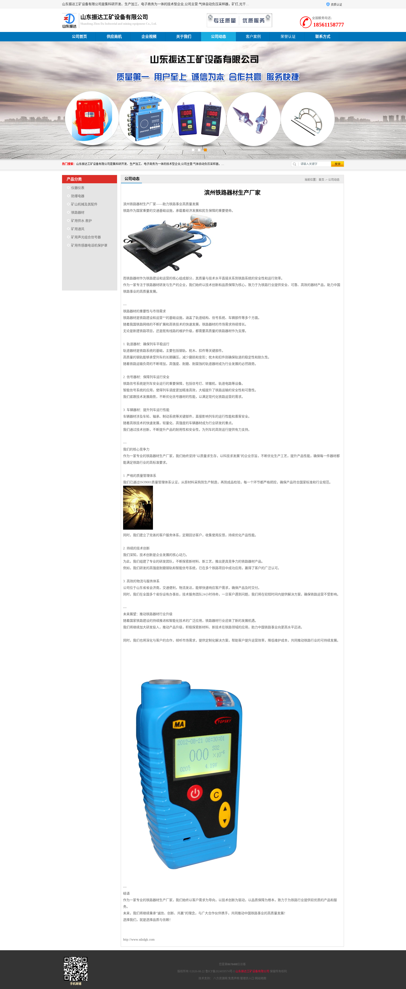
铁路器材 (77, 212)
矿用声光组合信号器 (86, 237)
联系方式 (322, 37)
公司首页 (79, 37)
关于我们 (183, 37)
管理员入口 (247, 978)
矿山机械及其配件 (84, 204)
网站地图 (260, 978)
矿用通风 (77, 229)
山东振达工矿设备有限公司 (252, 971)
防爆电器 (77, 196)
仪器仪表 (77, 188)
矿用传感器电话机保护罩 (89, 245)
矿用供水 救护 (81, 221)
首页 (321, 179)
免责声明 (233, 978)
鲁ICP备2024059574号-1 (220, 971)
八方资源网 (220, 978)
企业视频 (148, 37)
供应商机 (114, 37)
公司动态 (218, 37)
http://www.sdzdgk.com (139, 939)
